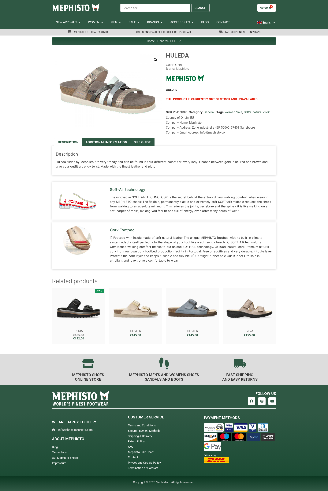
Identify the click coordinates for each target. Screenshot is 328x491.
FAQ (130, 446)
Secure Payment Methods (144, 430)
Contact (223, 22)
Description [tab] (68, 142)
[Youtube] (272, 401)
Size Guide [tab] (142, 142)
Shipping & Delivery (140, 436)
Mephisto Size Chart (141, 452)
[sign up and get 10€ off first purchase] (137, 31)
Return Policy (136, 441)
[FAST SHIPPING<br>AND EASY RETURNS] (240, 363)
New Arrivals (66, 22)
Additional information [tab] (106, 142)
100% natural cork (257, 112)
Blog (205, 22)
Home (151, 41)
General (162, 41)
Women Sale (233, 112)
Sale (132, 22)
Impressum (59, 463)
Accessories (180, 22)
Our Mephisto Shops (65, 457)
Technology (59, 452)
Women (93, 22)
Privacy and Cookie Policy (144, 462)
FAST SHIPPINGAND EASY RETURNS (240, 377)
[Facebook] (251, 401)
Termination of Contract (143, 468)
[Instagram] (262, 401)
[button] (155, 59)
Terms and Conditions (142, 425)
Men (114, 22)
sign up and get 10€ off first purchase (167, 32)
